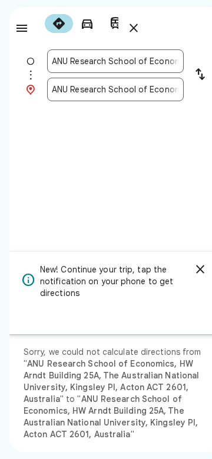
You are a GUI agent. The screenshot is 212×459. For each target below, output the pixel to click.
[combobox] (115, 61)
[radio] (59, 23)
